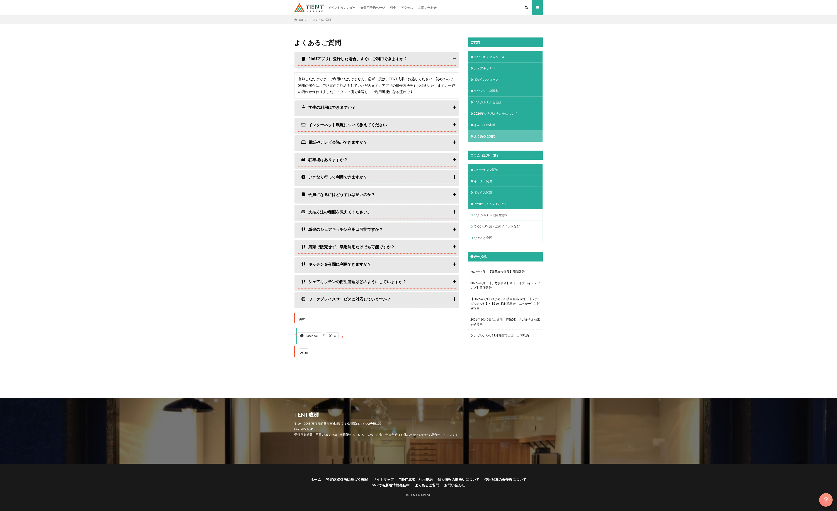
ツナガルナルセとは (487, 102)
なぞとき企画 (483, 237)
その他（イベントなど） (490, 203)
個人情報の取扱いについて (459, 479)
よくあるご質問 (322, 19)
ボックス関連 (483, 192)
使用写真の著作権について (505, 479)
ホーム (316, 479)
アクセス (407, 7)
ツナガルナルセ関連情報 (490, 215)
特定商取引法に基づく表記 (347, 479)
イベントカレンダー (342, 7)
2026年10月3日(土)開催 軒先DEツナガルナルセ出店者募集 (505, 321)
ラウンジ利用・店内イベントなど (497, 226)
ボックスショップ (486, 79)
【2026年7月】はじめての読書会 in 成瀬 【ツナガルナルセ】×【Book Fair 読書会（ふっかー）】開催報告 (505, 303)
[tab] (376, 60)
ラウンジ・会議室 (486, 91)
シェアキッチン (484, 68)
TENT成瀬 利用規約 (416, 479)
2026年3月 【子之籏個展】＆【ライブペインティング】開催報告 (505, 285)
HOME (302, 19)
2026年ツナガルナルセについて (495, 113)
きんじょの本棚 (484, 125)
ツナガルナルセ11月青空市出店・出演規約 (499, 335)
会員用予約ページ (373, 7)
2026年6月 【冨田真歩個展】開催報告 (497, 271)
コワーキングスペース (489, 57)
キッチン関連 (483, 181)
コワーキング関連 (486, 169)
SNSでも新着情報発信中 (391, 485)
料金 (393, 7)
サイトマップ (383, 479)
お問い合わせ (427, 7)
